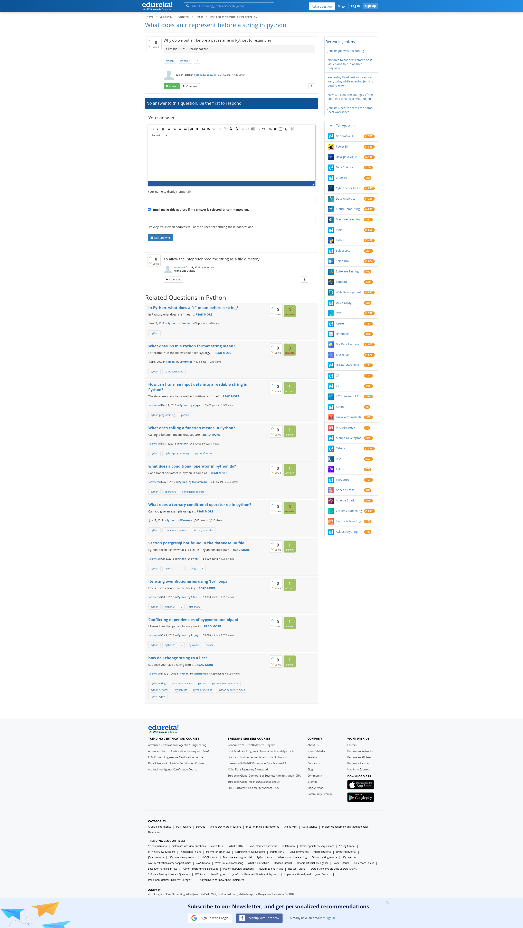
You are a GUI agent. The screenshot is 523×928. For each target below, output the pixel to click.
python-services (160, 690)
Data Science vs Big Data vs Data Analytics (334, 868)
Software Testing (347, 271)
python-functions (202, 690)
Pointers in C (277, 852)
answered (179, 267)
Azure (340, 323)
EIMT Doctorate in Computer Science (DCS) (253, 788)
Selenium (342, 261)
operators (170, 491)
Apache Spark (345, 500)
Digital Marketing (347, 365)
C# (338, 375)
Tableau (341, 282)
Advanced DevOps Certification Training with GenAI (179, 751)
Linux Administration (350, 417)
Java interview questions (263, 846)
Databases (154, 832)
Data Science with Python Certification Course (176, 763)
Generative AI (345, 136)
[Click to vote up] (149, 40)
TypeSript (342, 479)
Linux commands (299, 852)
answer (173, 86)
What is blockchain (258, 863)
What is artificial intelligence (313, 863)
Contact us (314, 763)
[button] (152, 129)
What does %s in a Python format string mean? (191, 345)
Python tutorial (265, 857)
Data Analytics (345, 198)
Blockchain (343, 355)
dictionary (194, 607)
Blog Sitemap (315, 788)
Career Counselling (349, 511)
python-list (181, 690)
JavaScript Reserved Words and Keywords (255, 874)
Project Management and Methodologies (345, 826)
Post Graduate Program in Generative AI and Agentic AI (261, 751)
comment (192, 86)
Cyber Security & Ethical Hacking (350, 188)
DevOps (200, 826)
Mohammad (199, 482)
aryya (196, 405)
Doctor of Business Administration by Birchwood (257, 757)
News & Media (316, 751)
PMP (339, 230)
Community (314, 775)
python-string (158, 683)
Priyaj (194, 558)
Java (338, 313)
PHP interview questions (161, 852)
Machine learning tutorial (237, 857)
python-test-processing (225, 683)
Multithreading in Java (271, 868)
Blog (310, 769)
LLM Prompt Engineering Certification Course (175, 757)
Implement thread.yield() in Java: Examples (307, 874)
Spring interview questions (250, 852)
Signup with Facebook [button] (263, 918)
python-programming (163, 415)
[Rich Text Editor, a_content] (231, 160)
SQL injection (349, 857)
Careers (351, 745)
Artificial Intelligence (159, 826)
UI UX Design (344, 303)
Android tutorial (322, 852)
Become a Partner (358, 763)
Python (198, 75)
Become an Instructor (360, 751)
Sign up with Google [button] (214, 918)
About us (312, 745)
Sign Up (370, 6)
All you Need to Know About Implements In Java (223, 880)
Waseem (185, 520)
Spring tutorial (347, 846)
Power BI (342, 146)
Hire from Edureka (358, 769)
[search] (187, 6)
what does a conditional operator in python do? (192, 466)
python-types (158, 696)
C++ (338, 386)
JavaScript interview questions (317, 846)
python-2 (185, 61)
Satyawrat (186, 361)
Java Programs (219, 874)
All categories (343, 126)
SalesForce (343, 250)
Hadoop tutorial (283, 863)
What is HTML (237, 846)
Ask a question (322, 6)
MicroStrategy (345, 427)
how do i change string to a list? (177, 657)
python (170, 61)
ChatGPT (342, 178)
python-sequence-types (231, 690)
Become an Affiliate (359, 757)
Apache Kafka (345, 490)
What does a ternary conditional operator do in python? (199, 504)
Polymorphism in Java (218, 852)
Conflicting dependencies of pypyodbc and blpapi (193, 619)
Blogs (341, 6)
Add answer (162, 238)
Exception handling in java (163, 868)
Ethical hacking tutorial (324, 857)
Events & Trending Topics (350, 521)
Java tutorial (217, 846)
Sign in (330, 918)
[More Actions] (311, 86)
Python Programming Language (200, 868)
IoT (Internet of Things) (350, 396)
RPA (338, 459)
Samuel (211, 75)
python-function (204, 453)
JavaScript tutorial (346, 852)
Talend (340, 469)
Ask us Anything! (347, 531)
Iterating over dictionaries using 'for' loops (187, 581)
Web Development (348, 292)
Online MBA (290, 826)
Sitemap (312, 782)
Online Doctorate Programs (225, 826)
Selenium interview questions (189, 846)
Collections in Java (364, 863)
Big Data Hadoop (347, 344)
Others (340, 448)
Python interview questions (238, 868)
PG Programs (183, 826)
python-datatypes (182, 683)
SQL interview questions (183, 857)
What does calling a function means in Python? (191, 427)
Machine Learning (348, 219)
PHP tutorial (288, 846)
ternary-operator (203, 530)
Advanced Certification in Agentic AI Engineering (177, 745)
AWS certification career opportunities (169, 863)
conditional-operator (194, 491)
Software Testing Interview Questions (169, 874)
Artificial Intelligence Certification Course (172, 769)
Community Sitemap (320, 794)
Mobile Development (350, 438)
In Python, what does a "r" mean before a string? (193, 307)
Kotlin (340, 407)
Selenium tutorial (158, 846)
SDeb (194, 597)
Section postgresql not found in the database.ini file (196, 542)
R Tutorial (200, 874)
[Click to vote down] (149, 46)
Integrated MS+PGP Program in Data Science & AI (257, 763)
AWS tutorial (203, 863)
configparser (196, 568)
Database (342, 334)
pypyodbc (194, 645)
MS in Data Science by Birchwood (248, 769)
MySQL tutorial (209, 857)
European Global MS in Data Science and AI (254, 782)
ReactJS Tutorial (297, 868)
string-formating (174, 371)
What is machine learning (292, 857)
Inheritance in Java (190, 852)
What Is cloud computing (229, 863)
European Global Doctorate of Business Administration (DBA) (264, 775)
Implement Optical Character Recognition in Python (171, 880)
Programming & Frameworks (262, 826)
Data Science (344, 167)
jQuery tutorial (156, 857)
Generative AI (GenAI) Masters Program (251, 745)
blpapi (209, 645)
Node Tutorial (341, 863)
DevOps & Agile (346, 157)
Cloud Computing (348, 209)
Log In (355, 6)
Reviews (312, 757)
